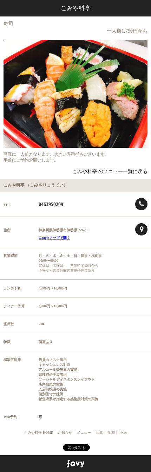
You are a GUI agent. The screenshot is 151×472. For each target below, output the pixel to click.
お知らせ (65, 433)
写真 (99, 433)
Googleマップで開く (54, 238)
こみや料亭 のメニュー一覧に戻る (109, 171)
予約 (123, 433)
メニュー (84, 433)
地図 (111, 433)
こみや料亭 (76, 8)
